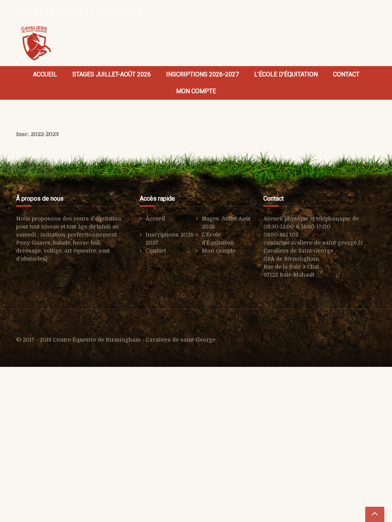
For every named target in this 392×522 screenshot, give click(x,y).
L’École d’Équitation (286, 74)
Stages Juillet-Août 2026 (111, 74)
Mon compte (196, 91)
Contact (346, 74)
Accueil (45, 74)
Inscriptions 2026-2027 (202, 74)
